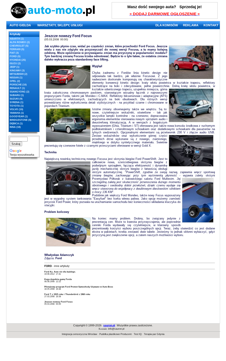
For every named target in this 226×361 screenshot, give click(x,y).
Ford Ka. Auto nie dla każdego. (60, 272)
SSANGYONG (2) (19, 91)
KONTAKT (210, 25)
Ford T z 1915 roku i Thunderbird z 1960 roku (67, 294)
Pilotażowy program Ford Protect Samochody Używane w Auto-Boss (78, 287)
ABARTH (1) (17, 38)
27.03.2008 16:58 (52, 296)
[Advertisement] (113, 351)
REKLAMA (190, 25)
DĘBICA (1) (16, 123)
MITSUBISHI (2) (18, 74)
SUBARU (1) (17, 95)
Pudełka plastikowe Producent (115, 334)
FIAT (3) (14, 52)
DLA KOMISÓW (166, 25)
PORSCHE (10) (18, 84)
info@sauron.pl (116, 328)
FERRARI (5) (17, 49)
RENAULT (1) (17, 88)
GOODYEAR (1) (19, 116)
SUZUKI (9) (16, 98)
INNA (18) (15, 127)
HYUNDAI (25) (18, 60)
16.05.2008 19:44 (52, 289)
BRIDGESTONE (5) (20, 120)
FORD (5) (15, 56)
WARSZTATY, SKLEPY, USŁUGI (60, 25)
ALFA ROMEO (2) (20, 42)
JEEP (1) (14, 67)
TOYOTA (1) (17, 105)
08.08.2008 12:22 (52, 281)
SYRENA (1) (16, 102)
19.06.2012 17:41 (52, 274)
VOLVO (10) (16, 109)
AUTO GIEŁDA (20, 25)
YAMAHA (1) (17, 113)
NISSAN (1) (16, 77)
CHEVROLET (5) (19, 45)
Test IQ (138, 334)
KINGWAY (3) (17, 70)
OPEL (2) (15, 81)
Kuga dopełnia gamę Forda (58, 279)
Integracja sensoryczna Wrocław (79, 334)
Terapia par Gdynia (154, 334)
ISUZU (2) (15, 63)
